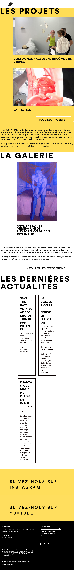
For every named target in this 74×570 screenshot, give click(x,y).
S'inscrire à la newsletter (48, 531)
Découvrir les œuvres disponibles (51, 529)
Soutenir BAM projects (48, 533)
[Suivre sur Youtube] (48, 543)
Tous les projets (52, 119)
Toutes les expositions (47, 268)
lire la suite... (24, 352)
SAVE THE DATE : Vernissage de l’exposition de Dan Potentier (33, 230)
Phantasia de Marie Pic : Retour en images (26, 393)
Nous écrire (44, 536)
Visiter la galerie (45, 526)
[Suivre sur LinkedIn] (44, 543)
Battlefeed (22, 110)
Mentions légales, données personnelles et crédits (16, 561)
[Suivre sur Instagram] (40, 543)
